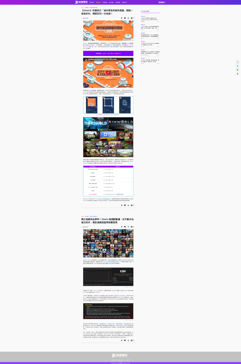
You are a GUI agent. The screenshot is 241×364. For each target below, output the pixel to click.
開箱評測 (98, 2)
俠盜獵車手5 (103, 323)
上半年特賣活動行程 (105, 199)
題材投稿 (128, 360)
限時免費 (118, 2)
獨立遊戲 (86, 216)
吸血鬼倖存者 (127, 323)
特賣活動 (86, 7)
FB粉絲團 (113, 360)
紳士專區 (111, 2)
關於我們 (124, 2)
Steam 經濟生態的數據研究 (110, 261)
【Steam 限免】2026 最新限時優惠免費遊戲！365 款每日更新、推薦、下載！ (150, 27)
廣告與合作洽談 (121, 360)
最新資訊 (92, 2)
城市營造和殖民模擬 (93, 7)
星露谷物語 (119, 323)
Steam (82, 7)
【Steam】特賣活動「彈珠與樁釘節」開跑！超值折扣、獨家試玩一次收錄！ (150, 60)
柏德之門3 (111, 323)
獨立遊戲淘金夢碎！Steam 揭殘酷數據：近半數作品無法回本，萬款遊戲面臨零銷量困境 (150, 35)
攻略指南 (105, 2)
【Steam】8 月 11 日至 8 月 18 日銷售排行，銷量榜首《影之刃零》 (150, 44)
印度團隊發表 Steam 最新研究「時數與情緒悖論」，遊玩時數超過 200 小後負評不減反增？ (150, 52)
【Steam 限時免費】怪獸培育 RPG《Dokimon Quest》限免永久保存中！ (149, 18)
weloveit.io (131, 287)
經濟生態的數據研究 (93, 216)
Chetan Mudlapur (144, 55)
